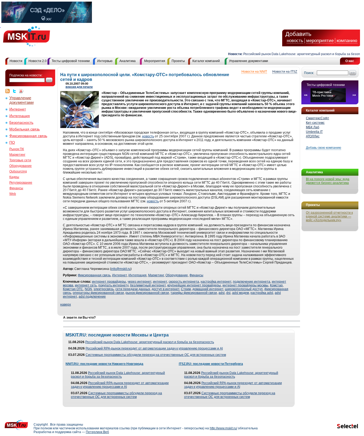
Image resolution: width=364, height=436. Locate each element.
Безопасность (21, 123)
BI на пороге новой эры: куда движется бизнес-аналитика (327, 181)
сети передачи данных (132, 289)
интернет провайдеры (109, 281)
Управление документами (248, 61)
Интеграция (19, 116)
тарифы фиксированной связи (194, 293)
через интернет (139, 281)
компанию (347, 40)
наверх (65, 304)
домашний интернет (207, 289)
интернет (160, 281)
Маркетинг (17, 155)
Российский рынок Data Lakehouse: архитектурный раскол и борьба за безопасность (149, 342)
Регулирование (20, 182)
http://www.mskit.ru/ (223, 428)
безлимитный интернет (148, 285)
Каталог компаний (206, 61)
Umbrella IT (314, 132)
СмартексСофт (317, 118)
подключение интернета (251, 281)
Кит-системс (315, 123)
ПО (12, 143)
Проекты (178, 61)
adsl (222, 293)
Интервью (104, 61)
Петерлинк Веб (97, 432)
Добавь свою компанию (323, 148)
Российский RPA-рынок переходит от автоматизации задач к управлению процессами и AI (154, 348)
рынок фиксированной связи (147, 293)
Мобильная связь (24, 129)
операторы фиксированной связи (98, 293)
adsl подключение (92, 296)
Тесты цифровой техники (71, 61)
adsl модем (240, 293)
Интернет (17, 109)
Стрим (186, 289)
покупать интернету (113, 285)
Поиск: (309, 73)
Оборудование (20, 166)
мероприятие (320, 40)
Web (12, 194)
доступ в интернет (165, 289)
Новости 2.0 (38, 61)
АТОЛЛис (312, 136)
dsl (228, 293)
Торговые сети (20, 160)
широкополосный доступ (244, 289)
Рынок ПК (16, 149)
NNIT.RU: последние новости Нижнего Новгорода (104, 364)
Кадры (14, 177)
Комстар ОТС (73, 289)
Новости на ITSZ (284, 71)
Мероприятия (154, 61)
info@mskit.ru (121, 269)
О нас (349, 61)
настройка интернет (216, 281)
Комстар (276, 285)
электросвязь (104, 289)
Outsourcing (18, 171)
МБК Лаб (312, 127)
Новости (16, 61)
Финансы (16, 188)
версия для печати (79, 86)
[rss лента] (8, 91)
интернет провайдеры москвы (245, 285)
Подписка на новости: (25, 75)
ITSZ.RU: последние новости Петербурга (211, 364)
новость (295, 40)
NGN (88, 289)
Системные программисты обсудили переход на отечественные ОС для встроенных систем (156, 355)
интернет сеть (86, 285)
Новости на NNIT (254, 71)
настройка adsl (261, 293)
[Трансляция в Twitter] (15, 91)
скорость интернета (184, 281)
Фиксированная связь (28, 136)
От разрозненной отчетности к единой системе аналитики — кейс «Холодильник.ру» (329, 216)
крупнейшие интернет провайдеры (194, 285)
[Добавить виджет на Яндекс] (21, 91)
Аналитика (127, 61)
